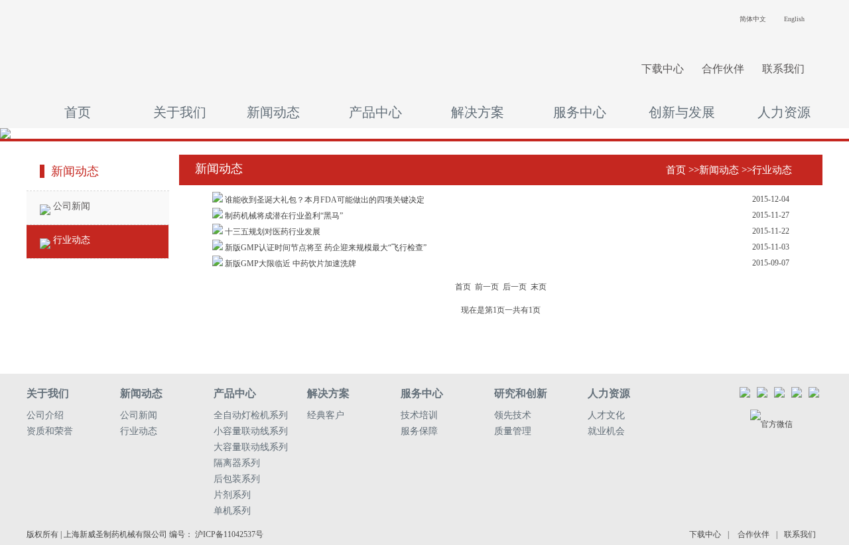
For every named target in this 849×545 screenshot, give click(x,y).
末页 (539, 286)
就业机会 (606, 431)
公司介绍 (45, 415)
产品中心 (375, 112)
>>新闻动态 (713, 170)
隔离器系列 (237, 463)
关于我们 (179, 112)
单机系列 (232, 511)
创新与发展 (682, 112)
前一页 (487, 286)
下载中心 (662, 68)
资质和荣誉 (50, 431)
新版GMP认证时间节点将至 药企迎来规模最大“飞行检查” (324, 247)
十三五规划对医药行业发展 (271, 231)
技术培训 (419, 415)
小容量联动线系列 (251, 431)
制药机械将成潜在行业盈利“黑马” (283, 215)
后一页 (515, 286)
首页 (77, 112)
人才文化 (606, 415)
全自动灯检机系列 (251, 415)
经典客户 (325, 415)
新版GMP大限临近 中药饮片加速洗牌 (289, 263)
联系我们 (783, 68)
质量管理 (512, 431)
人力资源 (784, 112)
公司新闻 (70, 206)
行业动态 (70, 240)
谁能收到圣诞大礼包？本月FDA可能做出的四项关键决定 (323, 199)
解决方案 (477, 112)
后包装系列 (237, 479)
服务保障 (419, 431)
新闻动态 (273, 112)
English (794, 19)
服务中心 (579, 112)
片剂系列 (232, 495)
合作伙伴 (723, 68)
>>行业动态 (767, 170)
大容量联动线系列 (251, 447)
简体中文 (753, 19)
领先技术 (512, 415)
